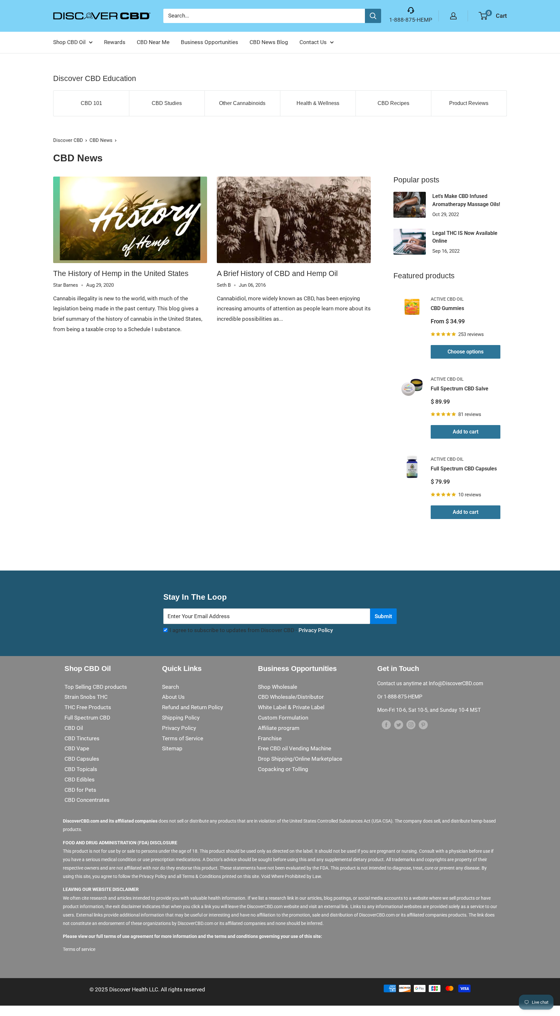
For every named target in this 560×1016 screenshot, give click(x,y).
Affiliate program (278, 728)
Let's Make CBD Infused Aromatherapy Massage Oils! (466, 200)
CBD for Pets (80, 790)
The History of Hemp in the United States (121, 273)
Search (170, 687)
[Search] (373, 16)
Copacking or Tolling (283, 769)
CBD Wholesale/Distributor (291, 697)
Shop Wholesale (277, 687)
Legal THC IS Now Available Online (464, 237)
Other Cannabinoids (242, 103)
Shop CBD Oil (69, 42)
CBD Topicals (80, 769)
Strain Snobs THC (86, 697)
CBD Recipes (393, 103)
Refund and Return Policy (192, 707)
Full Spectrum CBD (87, 717)
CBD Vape (76, 748)
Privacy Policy (315, 630)
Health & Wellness (318, 103)
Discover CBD (68, 140)
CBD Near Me (153, 42)
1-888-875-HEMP (410, 20)
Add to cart (465, 432)
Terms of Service (182, 738)
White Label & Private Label (291, 707)
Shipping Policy (181, 717)
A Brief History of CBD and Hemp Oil (277, 273)
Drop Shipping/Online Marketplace (300, 759)
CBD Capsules (81, 759)
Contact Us (313, 42)
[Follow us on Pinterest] (423, 725)
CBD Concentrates (87, 800)
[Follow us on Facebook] (386, 725)
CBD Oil (73, 728)
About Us (173, 697)
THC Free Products (87, 707)
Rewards (114, 42)
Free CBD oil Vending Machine (294, 748)
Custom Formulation (283, 717)
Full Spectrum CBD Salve (459, 389)
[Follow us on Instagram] (410, 725)
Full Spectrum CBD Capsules (464, 469)
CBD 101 (91, 103)
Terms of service (79, 949)
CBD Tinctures (81, 738)
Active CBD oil (447, 299)
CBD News (100, 140)
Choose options (466, 352)
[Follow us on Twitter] (398, 725)
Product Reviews (468, 103)
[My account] (453, 15)
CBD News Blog (269, 42)
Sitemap (172, 748)
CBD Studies (167, 103)
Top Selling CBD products (95, 687)
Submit (383, 616)
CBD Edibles (79, 779)
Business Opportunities (209, 42)
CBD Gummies (447, 308)
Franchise (270, 738)
